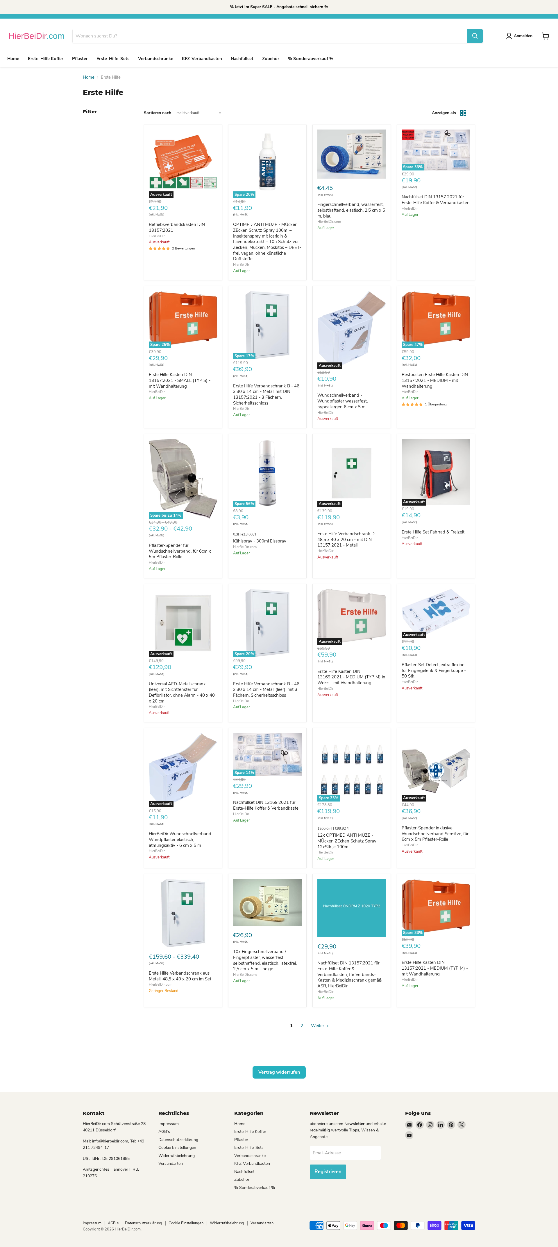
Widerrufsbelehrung (176, 1155)
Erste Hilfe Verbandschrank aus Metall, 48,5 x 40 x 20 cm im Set (180, 976)
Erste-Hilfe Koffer (45, 59)
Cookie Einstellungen (177, 1147)
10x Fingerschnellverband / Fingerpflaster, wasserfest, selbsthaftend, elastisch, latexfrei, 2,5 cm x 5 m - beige (265, 960)
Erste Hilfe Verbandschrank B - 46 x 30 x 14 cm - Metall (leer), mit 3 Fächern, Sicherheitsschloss (266, 689)
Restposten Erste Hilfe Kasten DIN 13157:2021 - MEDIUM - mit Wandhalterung (435, 380)
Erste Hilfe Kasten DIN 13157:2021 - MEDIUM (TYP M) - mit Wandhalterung (435, 968)
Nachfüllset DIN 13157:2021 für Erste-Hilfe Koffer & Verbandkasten (436, 200)
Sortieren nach (157, 113)
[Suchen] (475, 36)
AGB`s (164, 1131)
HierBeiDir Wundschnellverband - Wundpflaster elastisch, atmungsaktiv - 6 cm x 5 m (181, 839)
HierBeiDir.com (329, 221)
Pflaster (80, 59)
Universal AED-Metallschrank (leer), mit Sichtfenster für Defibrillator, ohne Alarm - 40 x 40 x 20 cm (182, 692)
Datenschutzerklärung (178, 1139)
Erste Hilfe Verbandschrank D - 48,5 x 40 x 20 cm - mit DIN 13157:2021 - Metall (347, 539)
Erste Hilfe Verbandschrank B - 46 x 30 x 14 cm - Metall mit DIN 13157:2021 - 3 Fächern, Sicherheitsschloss (266, 394)
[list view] (471, 113)
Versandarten (170, 1163)
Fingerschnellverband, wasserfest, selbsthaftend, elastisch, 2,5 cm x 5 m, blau (351, 210)
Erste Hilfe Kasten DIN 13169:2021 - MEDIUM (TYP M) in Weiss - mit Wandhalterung (351, 677)
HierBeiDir (157, 236)
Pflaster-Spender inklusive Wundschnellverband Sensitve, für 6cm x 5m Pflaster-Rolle (435, 833)
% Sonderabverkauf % (310, 59)
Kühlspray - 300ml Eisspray (259, 541)
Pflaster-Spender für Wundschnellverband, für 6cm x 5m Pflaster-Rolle (180, 551)
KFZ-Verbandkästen (202, 59)
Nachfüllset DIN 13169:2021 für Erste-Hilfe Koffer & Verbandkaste (265, 805)
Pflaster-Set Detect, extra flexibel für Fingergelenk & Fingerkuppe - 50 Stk (434, 670)
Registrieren (327, 1171)
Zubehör (270, 59)
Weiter (318, 1026)
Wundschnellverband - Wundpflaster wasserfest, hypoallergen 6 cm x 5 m (342, 400)
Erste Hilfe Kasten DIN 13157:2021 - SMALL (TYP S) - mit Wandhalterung (179, 380)
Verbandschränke (155, 59)
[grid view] (463, 113)
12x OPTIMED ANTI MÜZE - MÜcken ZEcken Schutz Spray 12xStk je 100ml (346, 840)
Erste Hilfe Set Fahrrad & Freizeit (433, 532)
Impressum (168, 1123)
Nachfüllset (242, 59)
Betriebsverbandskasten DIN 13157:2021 (177, 227)
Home (13, 59)
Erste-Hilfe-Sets (112, 59)
